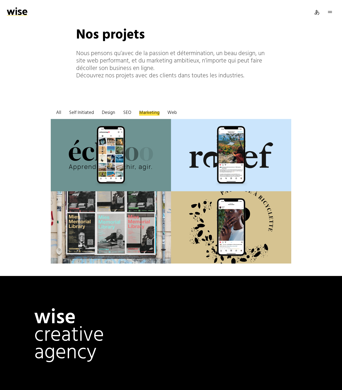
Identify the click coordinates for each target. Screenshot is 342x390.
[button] (330, 12)
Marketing (149, 112)
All (58, 112)
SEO (127, 112)
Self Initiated (81, 112)
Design (108, 112)
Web (172, 112)
